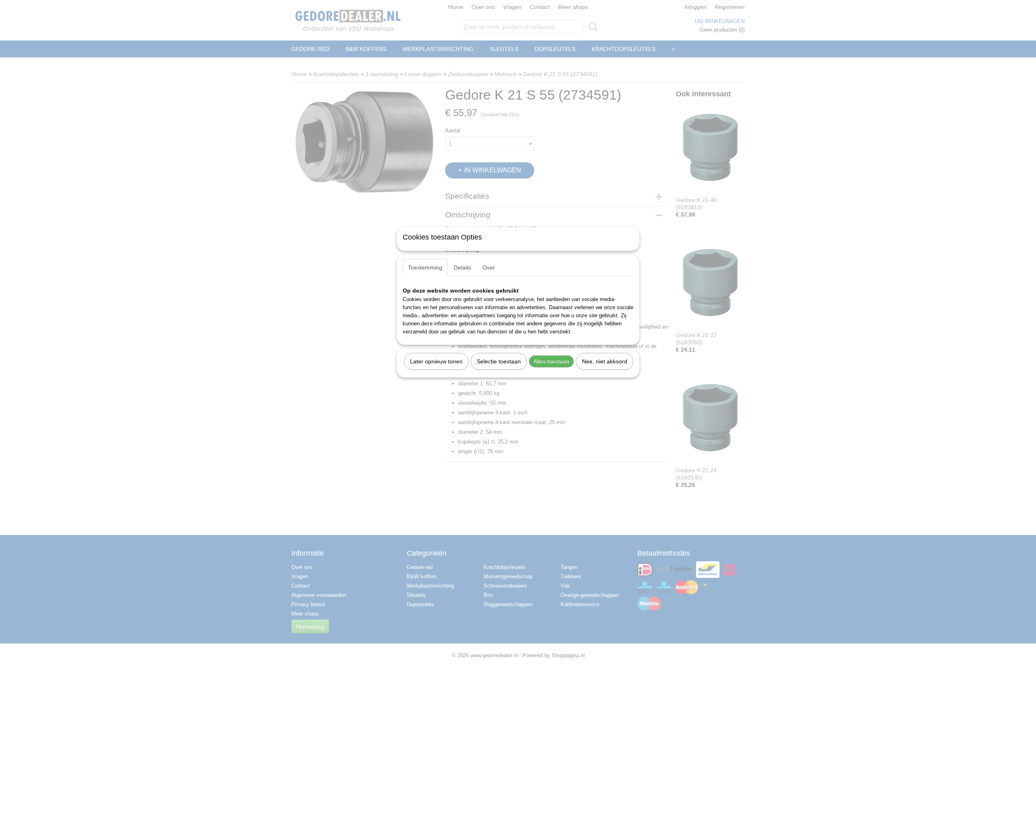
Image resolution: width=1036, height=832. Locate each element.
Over (488, 267)
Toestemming (425, 267)
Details (462, 267)
